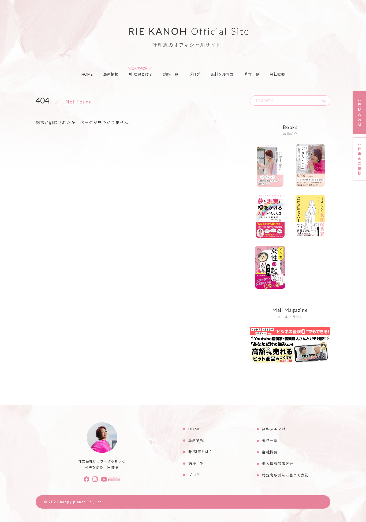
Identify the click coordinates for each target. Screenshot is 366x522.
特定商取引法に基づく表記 (285, 475)
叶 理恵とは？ (140, 74)
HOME (87, 74)
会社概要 (277, 74)
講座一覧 (170, 74)
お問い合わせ (359, 112)
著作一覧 (251, 74)
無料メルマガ (222, 74)
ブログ (194, 74)
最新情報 (110, 74)
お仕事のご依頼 (359, 159)
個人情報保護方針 (277, 463)
